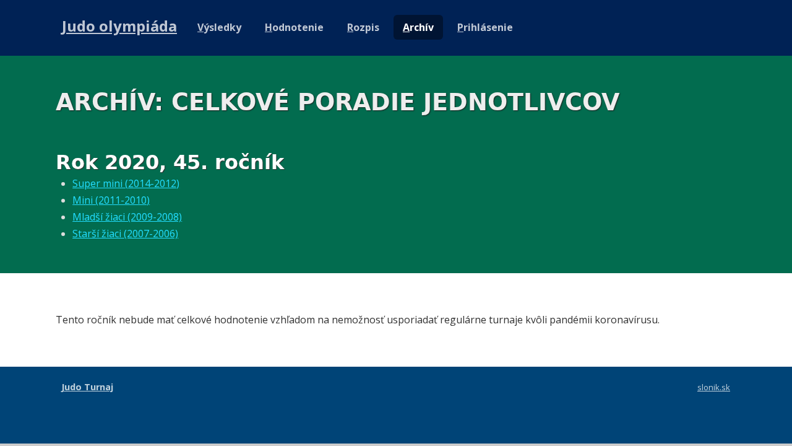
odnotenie (294, 27)
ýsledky (219, 27)
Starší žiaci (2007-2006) (125, 233)
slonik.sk (713, 387)
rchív (418, 27)
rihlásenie (485, 27)
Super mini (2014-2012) (125, 183)
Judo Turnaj (87, 387)
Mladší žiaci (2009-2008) (127, 217)
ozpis (363, 27)
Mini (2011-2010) (111, 200)
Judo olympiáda (119, 25)
